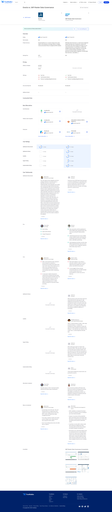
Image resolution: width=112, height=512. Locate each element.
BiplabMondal (46, 176)
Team (50, 497)
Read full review (44, 218)
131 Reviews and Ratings (69, 20)
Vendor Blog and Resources (82, 498)
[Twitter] (85, 506)
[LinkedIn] (88, 506)
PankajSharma (73, 384)
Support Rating (25, 160)
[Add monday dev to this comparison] (60, 111)
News (50, 500)
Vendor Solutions (80, 496)
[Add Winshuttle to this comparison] (87, 132)
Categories (65, 2)
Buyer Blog (65, 497)
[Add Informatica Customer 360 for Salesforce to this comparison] (87, 121)
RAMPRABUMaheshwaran (75, 319)
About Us (50, 496)
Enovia (40, 19)
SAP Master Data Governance (73, 19)
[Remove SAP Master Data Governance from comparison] (88, 13)
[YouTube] (79, 506)
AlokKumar (73, 225)
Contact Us (51, 501)
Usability (24, 156)
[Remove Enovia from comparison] (61, 13)
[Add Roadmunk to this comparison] (60, 132)
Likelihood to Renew (26, 151)
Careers (50, 498)
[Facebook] (82, 506)
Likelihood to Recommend (28, 146)
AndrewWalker (46, 225)
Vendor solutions (73, 2)
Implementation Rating (27, 165)
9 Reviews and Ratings (41, 20)
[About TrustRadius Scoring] (39, 37)
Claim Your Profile (80, 497)
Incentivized (43, 216)
